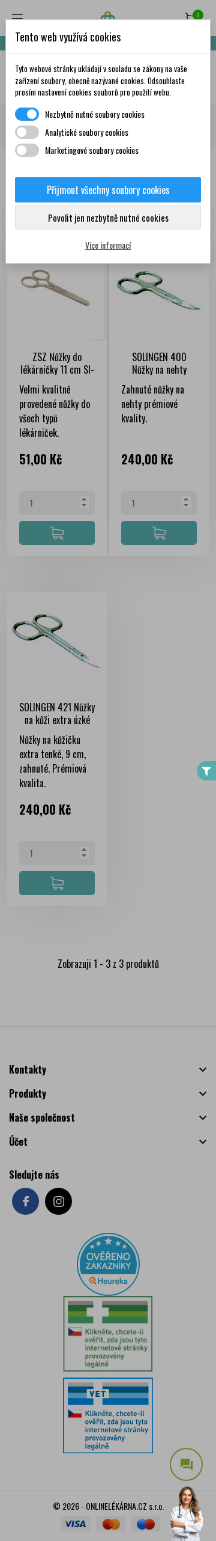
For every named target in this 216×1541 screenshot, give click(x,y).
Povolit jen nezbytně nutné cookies (108, 217)
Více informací (108, 245)
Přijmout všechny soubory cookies (108, 190)
